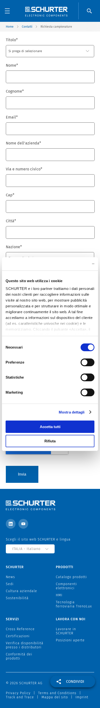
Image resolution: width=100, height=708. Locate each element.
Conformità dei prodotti (19, 656)
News (10, 577)
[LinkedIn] (11, 524)
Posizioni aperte (70, 640)
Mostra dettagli (72, 412)
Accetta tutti (50, 427)
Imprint (81, 697)
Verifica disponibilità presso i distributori (24, 645)
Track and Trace (20, 697)
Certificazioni (18, 636)
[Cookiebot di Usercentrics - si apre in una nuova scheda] (73, 264)
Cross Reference (20, 629)
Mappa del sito (55, 697)
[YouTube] (23, 524)
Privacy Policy (18, 693)
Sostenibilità (17, 598)
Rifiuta (50, 441)
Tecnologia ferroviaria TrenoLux (74, 604)
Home (10, 26)
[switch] (87, 362)
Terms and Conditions (57, 693)
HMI (59, 595)
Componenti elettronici (66, 586)
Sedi (10, 584)
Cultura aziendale (21, 591)
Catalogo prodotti (71, 577)
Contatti (27, 26)
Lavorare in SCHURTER (66, 631)
